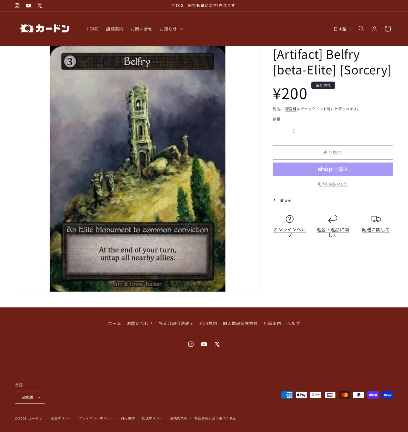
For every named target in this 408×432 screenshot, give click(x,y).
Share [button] (286, 200)
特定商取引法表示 (176, 323)
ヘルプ (293, 323)
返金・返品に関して (333, 232)
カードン (36, 418)
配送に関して (376, 229)
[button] (170, 28)
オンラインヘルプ (289, 232)
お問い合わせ (140, 323)
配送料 (291, 108)
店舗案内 (272, 323)
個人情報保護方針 (240, 323)
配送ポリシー (152, 418)
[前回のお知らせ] (130, 5)
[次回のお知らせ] (277, 5)
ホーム (114, 323)
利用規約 (208, 323)
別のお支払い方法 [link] (333, 183)
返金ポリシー (61, 418)
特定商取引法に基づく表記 (215, 418)
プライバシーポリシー (96, 418)
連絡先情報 (179, 418)
